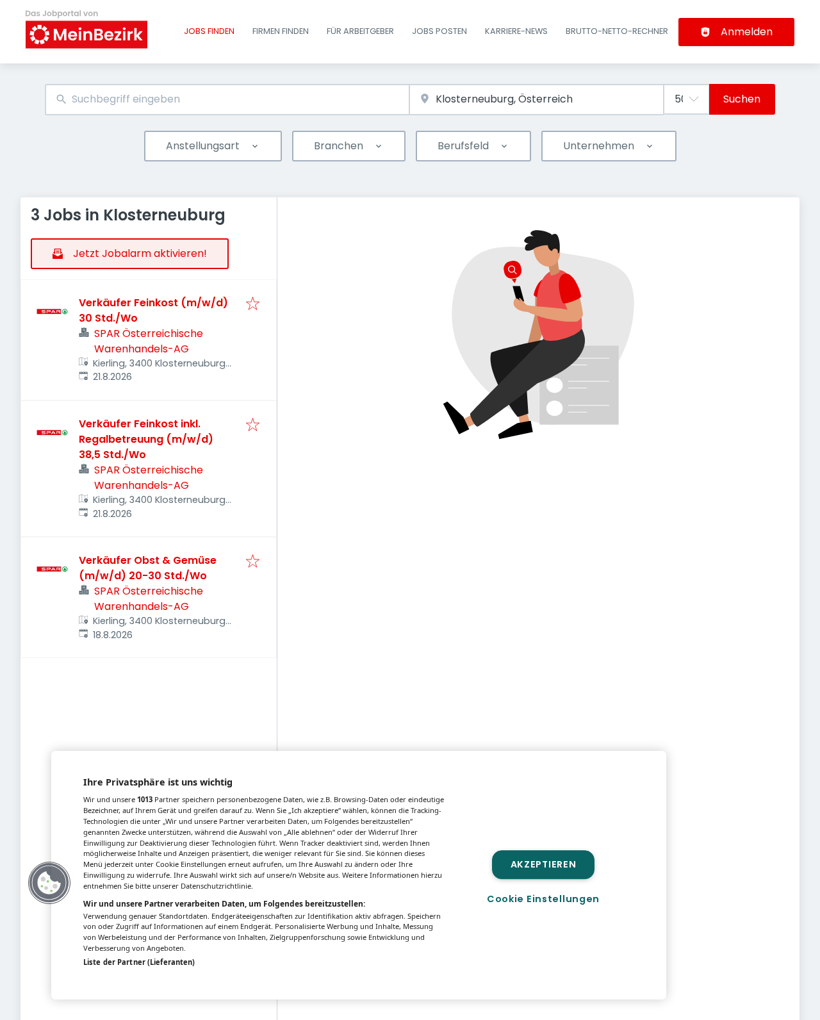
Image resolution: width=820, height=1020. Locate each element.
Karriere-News (516, 31)
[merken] (253, 304)
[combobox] (227, 99)
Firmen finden (280, 31)
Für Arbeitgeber (360, 31)
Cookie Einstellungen (543, 899)
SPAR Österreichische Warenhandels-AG (148, 341)
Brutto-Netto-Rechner (617, 31)
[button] (49, 882)
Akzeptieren (544, 864)
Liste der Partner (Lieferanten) (139, 962)
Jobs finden (209, 31)
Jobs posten (439, 31)
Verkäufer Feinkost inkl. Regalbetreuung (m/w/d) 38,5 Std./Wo (146, 439)
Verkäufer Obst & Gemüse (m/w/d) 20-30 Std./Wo (148, 568)
